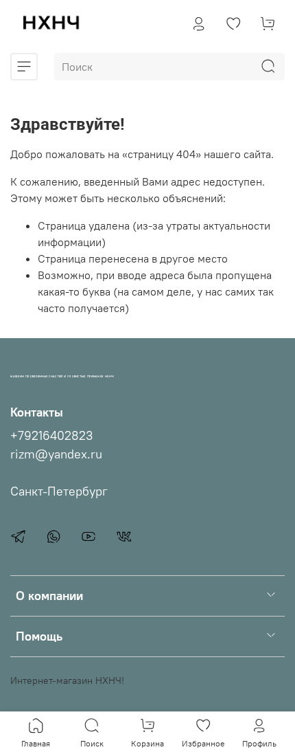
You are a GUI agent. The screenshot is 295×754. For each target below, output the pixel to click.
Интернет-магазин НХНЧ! (67, 680)
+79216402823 (51, 435)
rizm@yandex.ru (56, 454)
